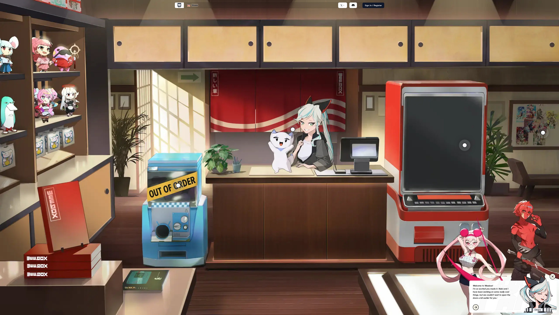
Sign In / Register (373, 5)
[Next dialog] (476, 307)
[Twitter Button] (342, 5)
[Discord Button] (353, 5)
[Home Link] (179, 5)
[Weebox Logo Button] (179, 5)
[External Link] (353, 5)
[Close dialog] (553, 276)
